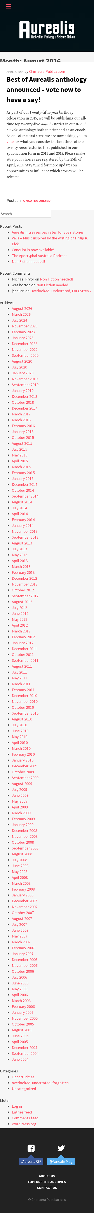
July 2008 (19, 859)
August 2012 (22, 601)
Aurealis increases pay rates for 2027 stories (48, 232)
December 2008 (24, 830)
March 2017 (21, 414)
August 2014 (22, 501)
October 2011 (23, 654)
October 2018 (23, 402)
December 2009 (24, 765)
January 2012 (22, 642)
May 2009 (19, 801)
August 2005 (22, 1029)
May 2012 (19, 619)
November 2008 (25, 836)
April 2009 (20, 807)
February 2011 (23, 689)
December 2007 (24, 900)
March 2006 (21, 1000)
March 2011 (21, 683)
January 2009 (22, 824)
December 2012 (24, 578)
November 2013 (25, 531)
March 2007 (21, 941)
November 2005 (25, 1018)
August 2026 (22, 308)
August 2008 (22, 853)
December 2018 (24, 396)
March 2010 (21, 748)
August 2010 (22, 719)
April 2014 (20, 513)
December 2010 (24, 695)
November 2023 (25, 326)
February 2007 (23, 947)
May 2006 (19, 988)
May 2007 (19, 936)
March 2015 (21, 466)
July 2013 (19, 548)
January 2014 (22, 525)
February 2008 (23, 889)
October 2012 (23, 589)
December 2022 (24, 343)
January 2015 (22, 478)
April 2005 (20, 1041)
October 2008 (23, 842)
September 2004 (25, 1053)
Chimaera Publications (47, 71)
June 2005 (20, 1035)
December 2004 (24, 1047)
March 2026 (21, 314)
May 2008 (19, 871)
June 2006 (20, 983)
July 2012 (19, 607)
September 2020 (25, 355)
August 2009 (22, 783)
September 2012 (25, 595)
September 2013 (25, 537)
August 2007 (22, 918)
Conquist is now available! (33, 249)
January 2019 (22, 390)
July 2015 (19, 449)
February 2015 (23, 472)
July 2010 (19, 724)
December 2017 (24, 408)
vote (10, 141)
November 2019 (25, 378)
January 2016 (22, 431)
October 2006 (23, 971)
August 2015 (22, 443)
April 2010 (20, 742)
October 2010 (23, 707)
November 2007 (25, 906)
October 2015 (23, 437)
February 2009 (23, 818)
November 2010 (25, 701)
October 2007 (23, 912)
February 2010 (23, 754)
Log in (17, 1106)
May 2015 (19, 455)
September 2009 (25, 777)
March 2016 (21, 419)
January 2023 (22, 337)
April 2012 (20, 625)
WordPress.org (24, 1123)
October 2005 (23, 1024)
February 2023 (23, 331)
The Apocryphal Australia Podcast (39, 255)
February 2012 (23, 636)
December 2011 (24, 648)
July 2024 (19, 320)
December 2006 (24, 959)
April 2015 (20, 460)
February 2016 (23, 425)
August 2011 (22, 666)
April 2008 (20, 877)
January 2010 (22, 760)
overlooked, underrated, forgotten (40, 1082)
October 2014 (23, 490)
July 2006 (19, 977)
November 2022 (25, 349)
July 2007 (19, 924)
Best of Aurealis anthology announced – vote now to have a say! (47, 89)
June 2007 (20, 930)
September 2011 (25, 660)
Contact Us (47, 1187)
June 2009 (20, 795)
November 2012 (25, 584)
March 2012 (21, 631)
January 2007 (22, 953)
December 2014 (24, 484)
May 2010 (19, 736)
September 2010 (25, 713)
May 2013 (19, 554)
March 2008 (21, 883)
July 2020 (19, 367)
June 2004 (20, 1059)
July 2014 (19, 507)
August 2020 (22, 361)
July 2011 (19, 672)
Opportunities (23, 1076)
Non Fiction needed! (28, 261)
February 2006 (23, 1006)
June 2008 (20, 865)
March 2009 (21, 812)
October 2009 (23, 771)
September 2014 (25, 496)
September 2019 (25, 384)
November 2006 (25, 965)
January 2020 (22, 372)
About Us (47, 1176)
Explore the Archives (47, 1182)
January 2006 (22, 1012)
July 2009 (19, 789)
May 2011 (19, 677)
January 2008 (22, 895)
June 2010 (20, 730)
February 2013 (23, 572)
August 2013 (22, 543)
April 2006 (20, 994)
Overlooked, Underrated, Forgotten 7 (61, 290)
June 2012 (20, 613)
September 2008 (25, 848)
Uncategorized (36, 200)
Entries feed (22, 1112)
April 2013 (20, 560)
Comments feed (25, 1117)
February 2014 (23, 519)
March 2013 (21, 566)
